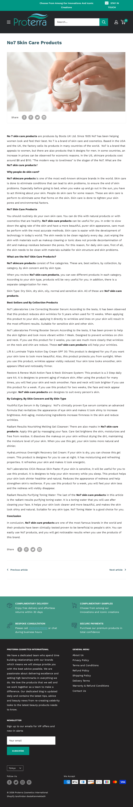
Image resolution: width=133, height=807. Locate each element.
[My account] (116, 22)
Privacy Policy (81, 660)
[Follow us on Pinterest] (29, 782)
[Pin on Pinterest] (30, 117)
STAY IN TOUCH (113, 5)
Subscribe (18, 751)
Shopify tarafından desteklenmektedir (26, 796)
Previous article (19, 569)
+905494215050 (38, 628)
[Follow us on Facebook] (9, 782)
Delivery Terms (81, 680)
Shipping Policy (82, 675)
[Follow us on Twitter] (16, 782)
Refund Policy (81, 670)
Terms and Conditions (86, 665)
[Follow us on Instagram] (22, 782)
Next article (116, 569)
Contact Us (79, 690)
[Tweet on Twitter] (37, 117)
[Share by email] (44, 117)
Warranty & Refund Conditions (91, 685)
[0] (123, 22)
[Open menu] (8, 22)
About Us (78, 655)
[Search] (103, 22)
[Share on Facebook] (24, 117)
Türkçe (12, 768)
